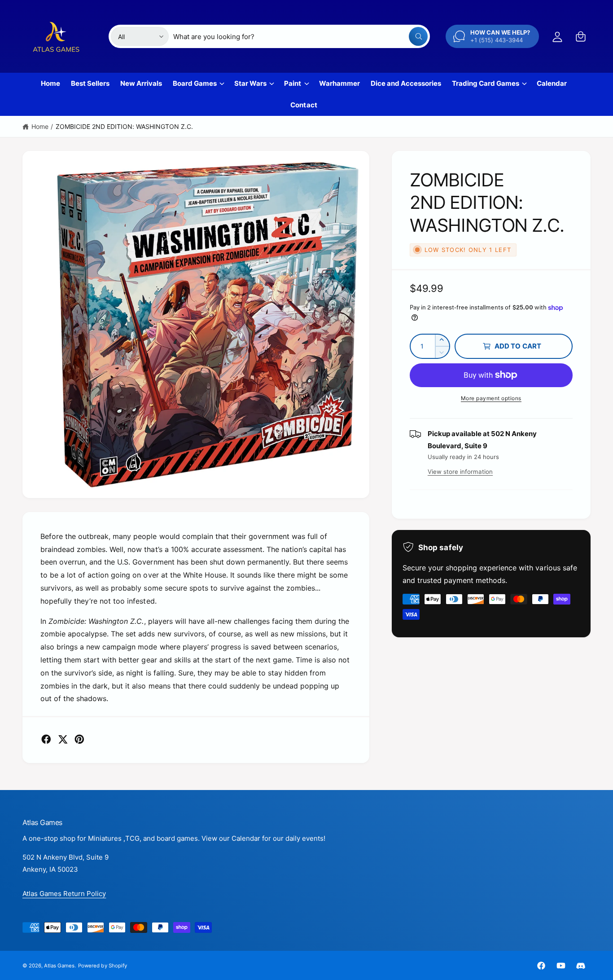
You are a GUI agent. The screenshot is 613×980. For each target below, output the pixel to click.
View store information (460, 471)
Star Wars (250, 83)
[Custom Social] (581, 966)
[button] (580, 36)
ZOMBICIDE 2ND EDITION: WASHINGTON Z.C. (124, 126)
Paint (292, 83)
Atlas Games (59, 965)
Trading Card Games (485, 83)
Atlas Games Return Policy (64, 893)
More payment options (491, 398)
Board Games (195, 83)
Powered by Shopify (102, 965)
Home (39, 126)
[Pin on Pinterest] (79, 739)
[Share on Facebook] (46, 739)
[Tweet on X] (63, 739)
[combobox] (300, 36)
